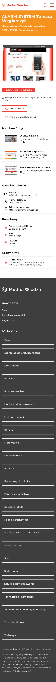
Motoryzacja (11, 442)
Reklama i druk (13, 507)
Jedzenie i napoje (14, 417)
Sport (7, 558)
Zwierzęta (10, 635)
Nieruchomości (13, 455)
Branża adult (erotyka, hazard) (22, 352)
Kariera (8, 430)
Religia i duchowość (16, 519)
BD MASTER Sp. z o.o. (31, 151)
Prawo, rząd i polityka (17, 481)
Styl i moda (11, 571)
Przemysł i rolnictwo (16, 494)
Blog (4, 310)
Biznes (8, 340)
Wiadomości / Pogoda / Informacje (25, 609)
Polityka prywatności (13, 315)
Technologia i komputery (18, 90)
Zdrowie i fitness (14, 622)
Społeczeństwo (13, 545)
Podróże (9, 468)
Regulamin (8, 320)
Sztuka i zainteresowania (19, 583)
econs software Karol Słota (35, 167)
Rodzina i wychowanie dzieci (21, 532)
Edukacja (9, 378)
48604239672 (16, 108)
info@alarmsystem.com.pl (23, 117)
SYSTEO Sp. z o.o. (29, 136)
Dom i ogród (11, 365)
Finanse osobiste (14, 391)
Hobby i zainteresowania (19, 404)
